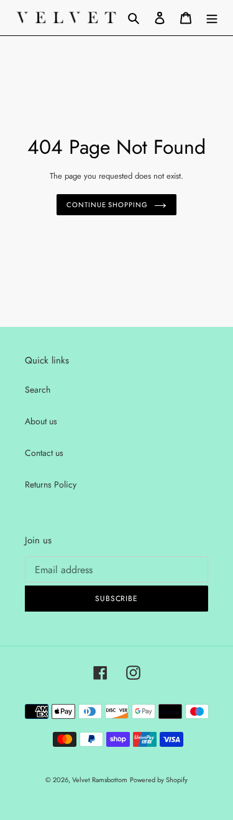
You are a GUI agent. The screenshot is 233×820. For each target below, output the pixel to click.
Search (37, 389)
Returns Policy (50, 484)
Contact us (44, 453)
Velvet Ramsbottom (99, 780)
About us (41, 421)
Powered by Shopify (159, 780)
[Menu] (212, 17)
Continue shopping (106, 205)
